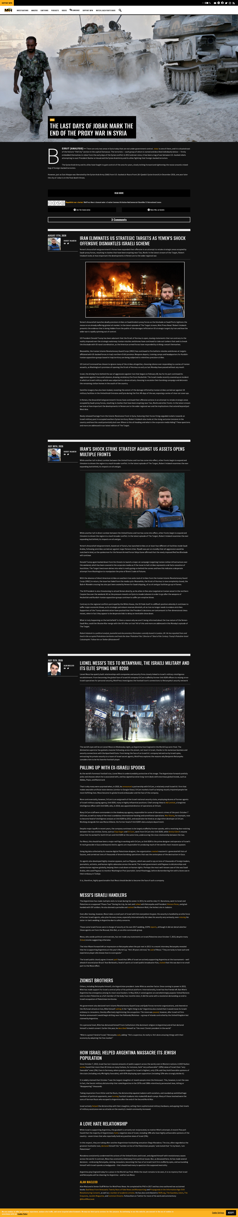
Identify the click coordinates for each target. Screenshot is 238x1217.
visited (130, 907)
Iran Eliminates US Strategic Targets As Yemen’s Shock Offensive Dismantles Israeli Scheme (132, 241)
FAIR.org (161, 1193)
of (118, 1193)
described (122, 1028)
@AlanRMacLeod (87, 1199)
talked (138, 904)
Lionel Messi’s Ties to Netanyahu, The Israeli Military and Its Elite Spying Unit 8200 (134, 665)
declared (104, 1146)
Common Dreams (115, 1196)
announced (127, 786)
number (114, 1193)
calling (118, 1009)
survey (82, 1067)
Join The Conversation (83, 209)
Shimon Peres (173, 904)
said (152, 949)
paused (156, 1012)
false (83, 940)
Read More (119, 193)
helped (95, 1106)
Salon (180, 1193)
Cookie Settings (218, 1212)
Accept (231, 1212)
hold (116, 1133)
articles (131, 1193)
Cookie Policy (22, 1214)
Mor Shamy (169, 815)
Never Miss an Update (157, 209)
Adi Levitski (170, 802)
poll (115, 959)
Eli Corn (131, 831)
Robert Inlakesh (70, 241)
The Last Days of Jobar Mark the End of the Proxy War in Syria (91, 129)
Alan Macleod (89, 1182)
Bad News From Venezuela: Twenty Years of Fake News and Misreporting (116, 1189)
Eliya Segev (119, 831)
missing (182, 917)
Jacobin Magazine (96, 1196)
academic (124, 1193)
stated (162, 962)
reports (153, 927)
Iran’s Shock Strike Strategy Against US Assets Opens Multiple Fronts (132, 451)
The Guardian (172, 1193)
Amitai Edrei (174, 831)
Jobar (156, 148)
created (154, 851)
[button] (206, 3)
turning (115, 1096)
